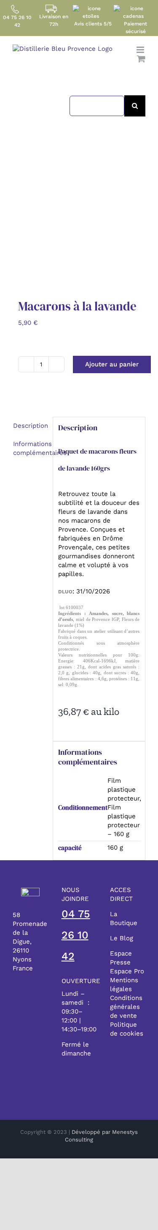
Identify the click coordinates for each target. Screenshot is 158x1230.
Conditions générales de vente (126, 1006)
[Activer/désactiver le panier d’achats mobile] (141, 58)
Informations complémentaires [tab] (30, 448)
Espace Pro (127, 971)
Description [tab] (30, 425)
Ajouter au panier (112, 364)
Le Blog (121, 938)
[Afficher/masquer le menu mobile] (141, 49)
